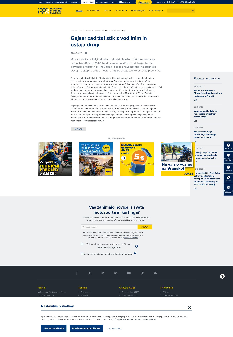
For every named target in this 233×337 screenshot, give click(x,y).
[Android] (155, 273)
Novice (88, 31)
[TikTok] (142, 273)
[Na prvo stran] (50, 10)
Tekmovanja (86, 292)
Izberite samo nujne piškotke (86, 328)
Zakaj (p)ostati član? (130, 295)
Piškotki (166, 292)
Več (195, 100)
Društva (84, 295)
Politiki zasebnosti (131, 237)
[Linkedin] (103, 273)
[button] (193, 10)
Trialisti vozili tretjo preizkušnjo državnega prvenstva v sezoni (205, 134)
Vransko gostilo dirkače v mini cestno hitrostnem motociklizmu (206, 113)
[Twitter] (89, 273)
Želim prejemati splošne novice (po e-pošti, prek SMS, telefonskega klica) (109, 246)
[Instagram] (116, 273)
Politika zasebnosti (170, 295)
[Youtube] (129, 273)
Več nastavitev (114, 328)
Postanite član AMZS (130, 292)
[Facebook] (77, 273)
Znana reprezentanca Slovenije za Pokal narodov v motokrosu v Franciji (208, 93)
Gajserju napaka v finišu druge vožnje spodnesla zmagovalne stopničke (205, 155)
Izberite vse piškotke (54, 328)
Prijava (144, 227)
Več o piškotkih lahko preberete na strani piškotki (134, 319)
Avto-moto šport (77, 31)
